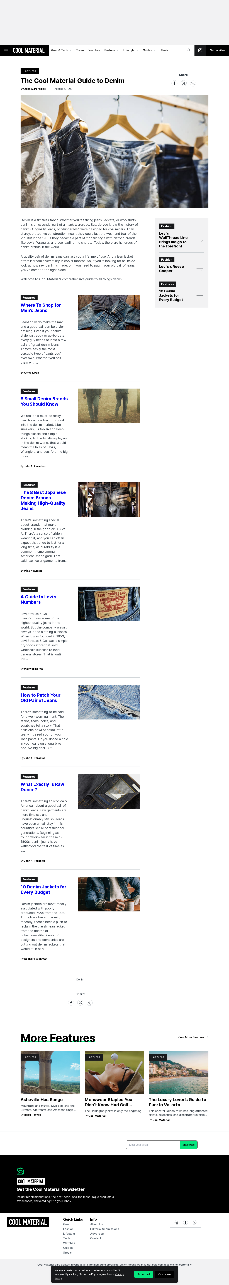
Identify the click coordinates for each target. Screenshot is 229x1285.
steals (164, 50)
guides (68, 1247)
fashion (68, 1229)
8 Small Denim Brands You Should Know (44, 401)
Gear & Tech (59, 50)
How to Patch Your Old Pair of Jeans (40, 697)
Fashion (109, 50)
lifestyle (69, 1233)
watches (69, 1243)
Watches (94, 50)
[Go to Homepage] (28, 50)
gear (66, 1224)
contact (95, 1238)
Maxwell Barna (33, 668)
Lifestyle (128, 50)
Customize (164, 1274)
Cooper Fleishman (35, 958)
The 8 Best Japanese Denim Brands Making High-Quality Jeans (43, 500)
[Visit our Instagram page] (200, 50)
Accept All (144, 1274)
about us (96, 1224)
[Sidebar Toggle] (6, 50)
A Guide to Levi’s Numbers (38, 599)
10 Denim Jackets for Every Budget (43, 889)
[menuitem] (61, 50)
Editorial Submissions (104, 1229)
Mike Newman (33, 570)
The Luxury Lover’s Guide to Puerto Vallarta (177, 1102)
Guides (147, 50)
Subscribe (217, 50)
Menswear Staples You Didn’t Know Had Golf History (108, 1104)
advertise (97, 1233)
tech (66, 1238)
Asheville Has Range (42, 1099)
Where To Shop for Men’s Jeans (41, 307)
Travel (80, 50)
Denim (80, 979)
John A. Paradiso (34, 466)
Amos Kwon (31, 372)
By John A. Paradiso (33, 88)
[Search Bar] (188, 50)
